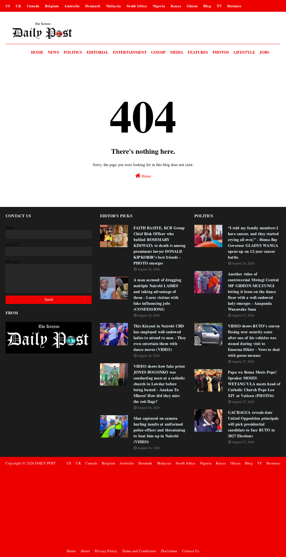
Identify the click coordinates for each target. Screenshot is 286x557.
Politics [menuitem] (73, 52)
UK (18, 5)
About (85, 550)
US (8, 5)
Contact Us (190, 550)
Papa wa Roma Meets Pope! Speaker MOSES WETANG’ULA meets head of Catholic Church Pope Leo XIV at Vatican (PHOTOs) (254, 383)
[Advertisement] (172, 507)
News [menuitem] (53, 52)
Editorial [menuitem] (97, 52)
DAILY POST (45, 463)
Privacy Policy (106, 550)
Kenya (176, 5)
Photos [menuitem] (221, 52)
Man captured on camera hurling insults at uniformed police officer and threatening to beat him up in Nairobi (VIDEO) (159, 430)
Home (145, 176)
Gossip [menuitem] (158, 52)
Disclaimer (169, 550)
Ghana (192, 5)
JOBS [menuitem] (264, 52)
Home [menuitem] (37, 52)
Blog (207, 5)
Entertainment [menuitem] (130, 52)
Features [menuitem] (198, 52)
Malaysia (113, 5)
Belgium (52, 5)
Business (234, 5)
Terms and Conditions (139, 550)
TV (219, 5)
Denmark (92, 5)
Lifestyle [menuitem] (244, 52)
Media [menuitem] (176, 52)
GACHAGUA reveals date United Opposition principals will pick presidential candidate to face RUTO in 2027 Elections (253, 424)
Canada (33, 5)
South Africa (137, 5)
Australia (72, 5)
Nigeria (159, 5)
